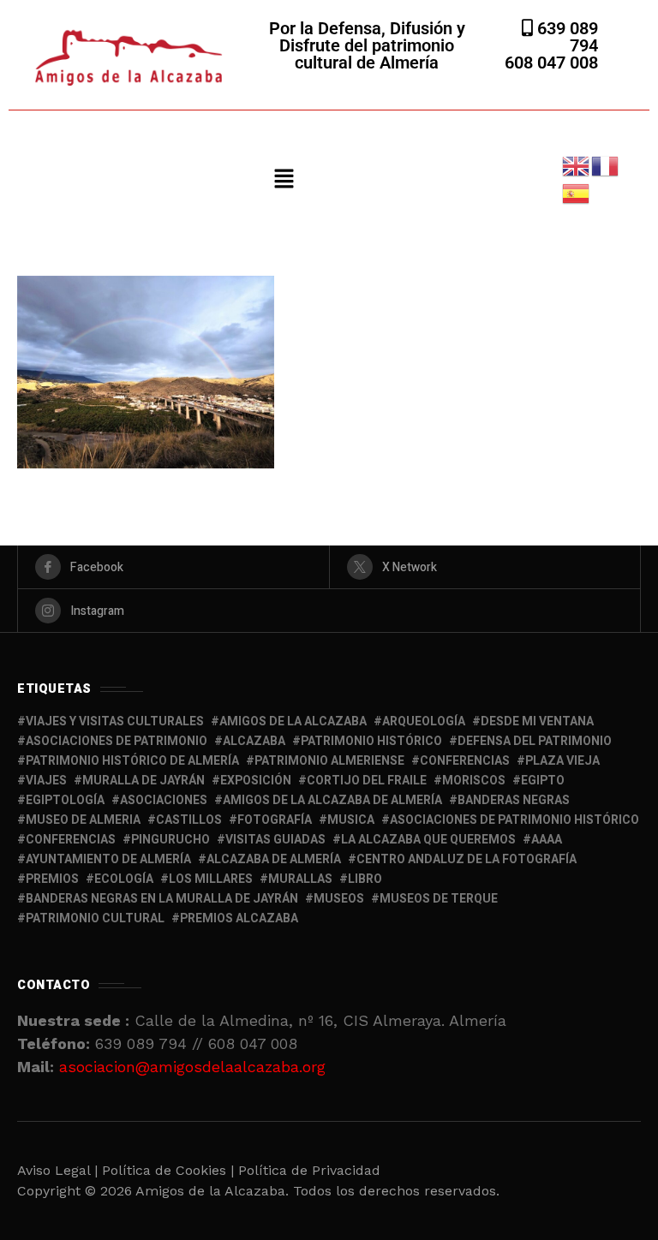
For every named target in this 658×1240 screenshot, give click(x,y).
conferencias (465, 761)
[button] (283, 180)
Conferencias (71, 840)
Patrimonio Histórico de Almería (132, 761)
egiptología (65, 800)
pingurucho (170, 840)
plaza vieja (562, 761)
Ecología (123, 879)
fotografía (274, 820)
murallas (300, 879)
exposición (255, 781)
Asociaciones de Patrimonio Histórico (514, 820)
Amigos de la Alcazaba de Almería (332, 800)
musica (350, 820)
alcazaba (254, 741)
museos (339, 899)
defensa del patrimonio (535, 741)
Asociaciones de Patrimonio (116, 741)
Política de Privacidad (309, 1170)
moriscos (473, 781)
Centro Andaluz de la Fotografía (466, 859)
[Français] (605, 165)
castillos (189, 820)
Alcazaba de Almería (273, 859)
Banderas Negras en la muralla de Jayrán (162, 899)
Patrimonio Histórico (371, 741)
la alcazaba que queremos (428, 840)
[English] (576, 165)
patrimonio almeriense (329, 761)
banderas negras (514, 800)
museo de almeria (83, 820)
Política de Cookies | (170, 1170)
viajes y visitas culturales (115, 721)
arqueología (423, 721)
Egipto (543, 781)
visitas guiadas (275, 840)
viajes (46, 781)
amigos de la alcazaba (293, 721)
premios (52, 879)
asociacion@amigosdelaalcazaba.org (192, 1067)
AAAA (546, 840)
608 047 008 (551, 62)
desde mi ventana (537, 721)
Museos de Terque (439, 899)
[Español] (576, 192)
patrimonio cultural (95, 918)
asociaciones (163, 800)
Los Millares (211, 879)
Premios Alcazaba (239, 918)
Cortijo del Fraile (367, 781)
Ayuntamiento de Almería (108, 859)
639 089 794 (565, 37)
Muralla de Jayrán (143, 781)
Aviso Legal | (57, 1170)
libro (365, 879)
